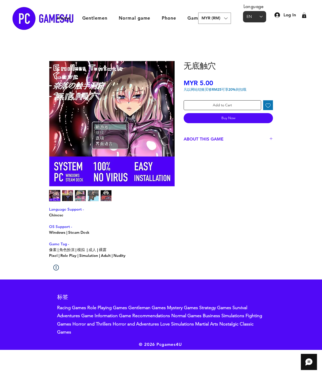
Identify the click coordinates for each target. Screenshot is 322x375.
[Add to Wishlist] (268, 105)
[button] (214, 18)
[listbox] (214, 18)
